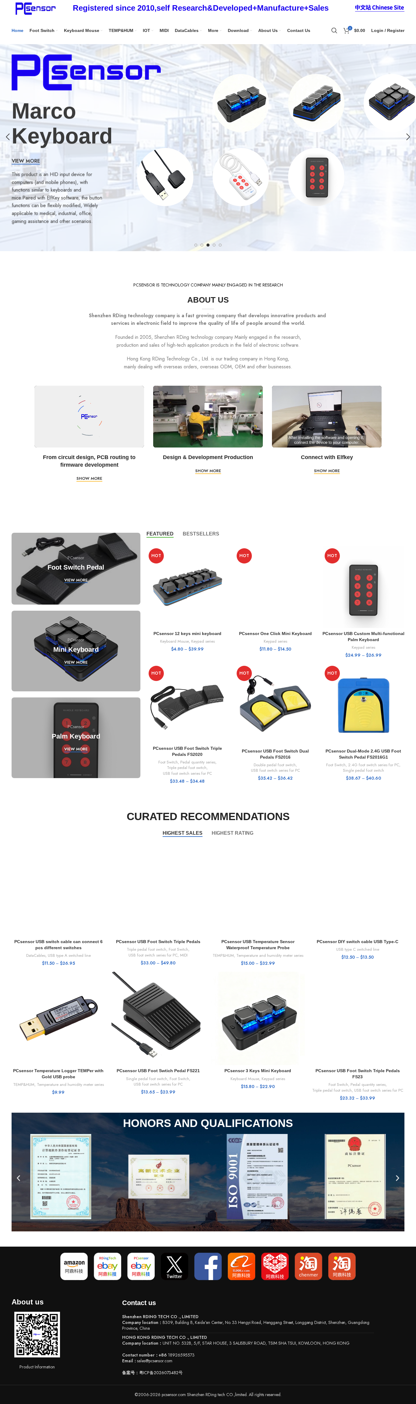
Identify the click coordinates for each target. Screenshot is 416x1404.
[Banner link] (76, 569)
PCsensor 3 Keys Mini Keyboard (257, 1070)
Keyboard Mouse (174, 641)
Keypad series (203, 641)
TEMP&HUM (223, 955)
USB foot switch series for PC (187, 773)
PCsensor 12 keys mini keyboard (187, 633)
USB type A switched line (69, 955)
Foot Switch (168, 762)
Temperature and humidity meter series (269, 955)
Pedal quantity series (197, 762)
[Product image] (187, 587)
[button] (18, 1178)
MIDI (184, 955)
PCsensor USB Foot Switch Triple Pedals (158, 941)
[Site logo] (35, 8)
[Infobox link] (201, 8)
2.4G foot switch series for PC (373, 765)
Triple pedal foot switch (186, 767)
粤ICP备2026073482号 (161, 1373)
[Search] (334, 30)
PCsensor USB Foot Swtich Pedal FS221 (158, 1070)
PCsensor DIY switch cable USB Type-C (357, 941)
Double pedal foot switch (275, 765)
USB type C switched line (357, 949)
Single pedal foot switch (363, 770)
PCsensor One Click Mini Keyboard (275, 633)
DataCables (35, 955)
